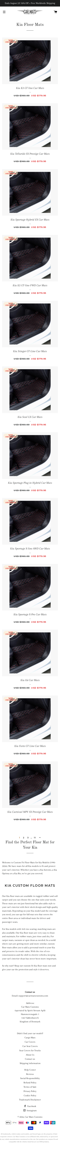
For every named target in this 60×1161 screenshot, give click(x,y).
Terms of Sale (30, 1087)
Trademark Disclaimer (30, 1099)
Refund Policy (30, 1082)
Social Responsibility (30, 1078)
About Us (30, 1054)
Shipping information (30, 1063)
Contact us (30, 1059)
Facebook (31, 1106)
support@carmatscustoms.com (33, 995)
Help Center (30, 1069)
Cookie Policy (30, 1095)
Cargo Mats (30, 1037)
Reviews (30, 1074)
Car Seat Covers (30, 1046)
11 (35, 837)
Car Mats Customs (33, 1117)
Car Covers (30, 1042)
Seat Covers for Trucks (30, 1050)
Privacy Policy (30, 1091)
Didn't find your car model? (30, 1033)
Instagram (31, 1110)
